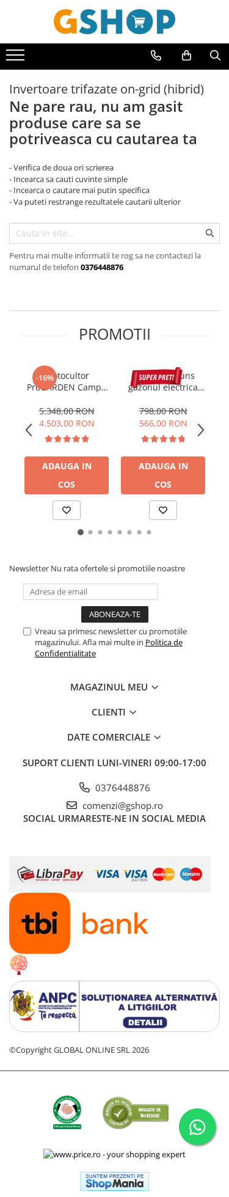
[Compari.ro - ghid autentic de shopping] (135, 1112)
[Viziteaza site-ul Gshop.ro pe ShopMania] (115, 1181)
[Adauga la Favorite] (67, 510)
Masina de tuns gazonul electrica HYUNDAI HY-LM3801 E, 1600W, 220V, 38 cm (163, 381)
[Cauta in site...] (215, 55)
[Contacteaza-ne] (156, 55)
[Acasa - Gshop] (115, 21)
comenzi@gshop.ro (121, 805)
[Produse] (16, 58)
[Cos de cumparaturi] (186, 55)
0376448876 (121, 788)
